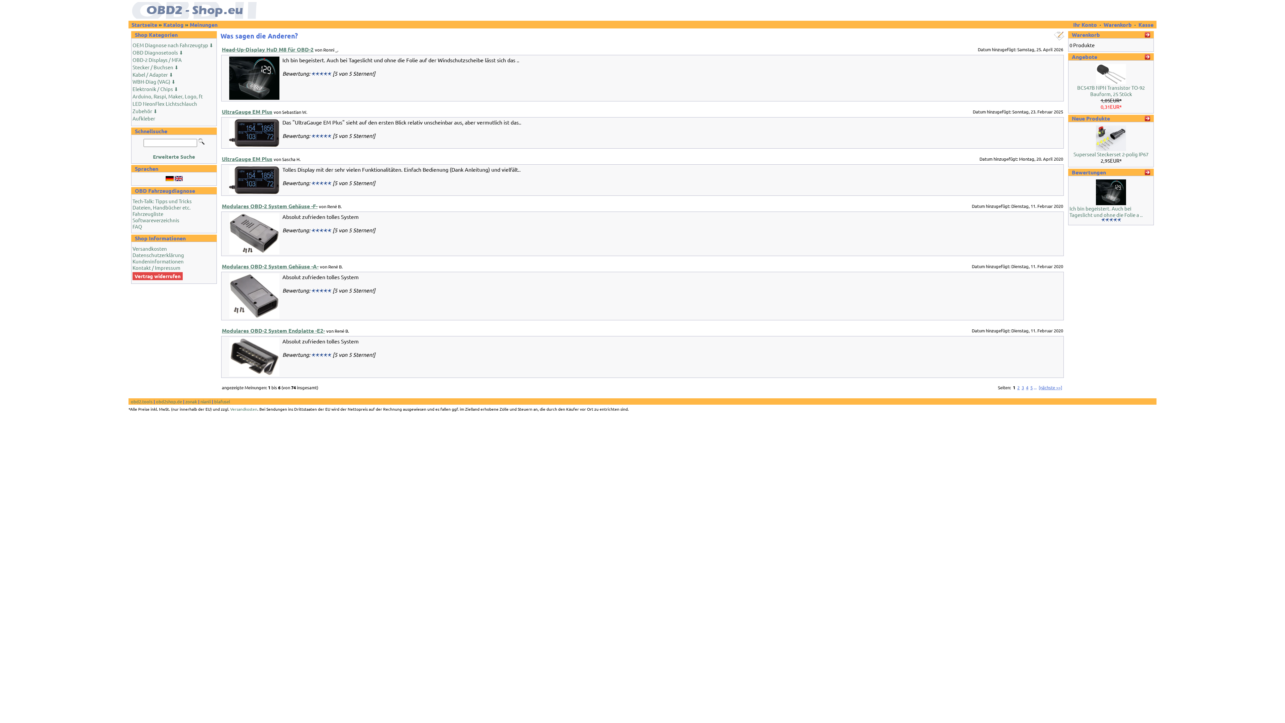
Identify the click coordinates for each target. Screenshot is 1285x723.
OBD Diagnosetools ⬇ (158, 52)
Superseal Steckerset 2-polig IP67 (1111, 154)
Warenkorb (1118, 24)
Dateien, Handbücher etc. (162, 207)
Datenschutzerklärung (158, 255)
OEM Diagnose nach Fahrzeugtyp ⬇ (173, 45)
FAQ (137, 226)
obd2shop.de (169, 401)
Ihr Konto (1085, 24)
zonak (191, 401)
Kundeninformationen (158, 261)
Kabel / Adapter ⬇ (153, 74)
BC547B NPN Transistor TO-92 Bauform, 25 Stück (1111, 90)
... (1035, 387)
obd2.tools (142, 401)
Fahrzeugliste (148, 214)
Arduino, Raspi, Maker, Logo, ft (168, 96)
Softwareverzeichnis (156, 220)
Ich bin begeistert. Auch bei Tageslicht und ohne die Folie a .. (1106, 211)
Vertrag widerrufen (157, 276)
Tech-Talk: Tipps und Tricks (162, 201)
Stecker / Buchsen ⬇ (156, 67)
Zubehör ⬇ (145, 111)
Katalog (173, 24)
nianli (205, 401)
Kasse (1145, 24)
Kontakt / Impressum (156, 267)
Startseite (144, 24)
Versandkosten (150, 248)
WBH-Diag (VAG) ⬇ (154, 81)
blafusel (222, 401)
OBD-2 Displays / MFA (157, 60)
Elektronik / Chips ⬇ (155, 89)
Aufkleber (144, 118)
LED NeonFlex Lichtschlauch (165, 103)
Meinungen (204, 24)
